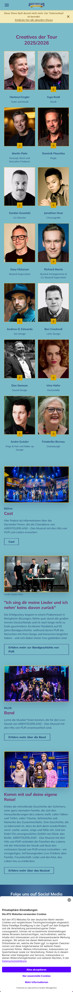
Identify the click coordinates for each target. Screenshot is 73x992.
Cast (11, 541)
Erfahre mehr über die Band (27, 737)
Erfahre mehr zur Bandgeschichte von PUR (33, 649)
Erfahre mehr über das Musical (29, 870)
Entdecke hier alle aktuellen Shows (34, 19)
